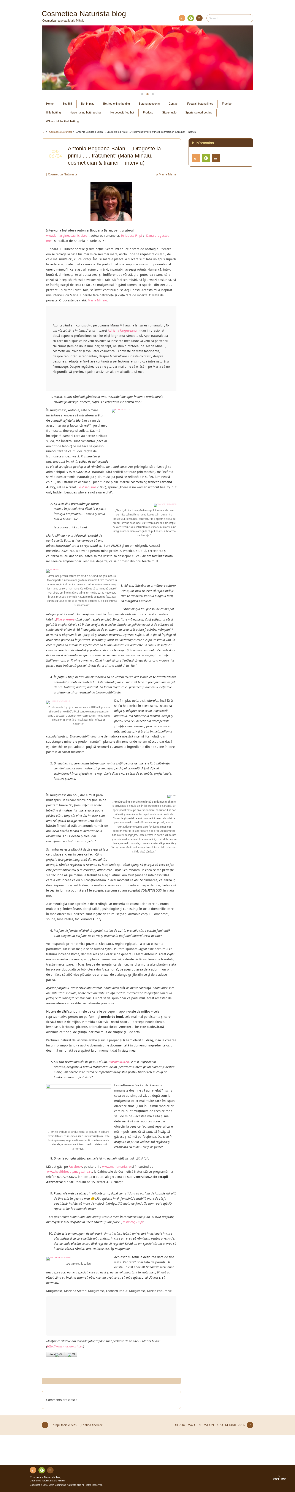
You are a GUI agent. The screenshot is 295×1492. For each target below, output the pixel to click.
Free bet (227, 103)
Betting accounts (149, 103)
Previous (50, 58)
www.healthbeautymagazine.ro (69, 1171)
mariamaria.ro (119, 1062)
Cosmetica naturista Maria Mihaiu (47, 1480)
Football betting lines (200, 103)
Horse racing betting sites (86, 112)
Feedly (190, 18)
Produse (148, 112)
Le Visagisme (87, 487)
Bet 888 (67, 103)
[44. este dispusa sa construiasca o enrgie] (78, 1126)
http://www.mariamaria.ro (65, 1346)
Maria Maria (167, 174)
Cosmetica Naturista (62, 174)
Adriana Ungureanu (122, 330)
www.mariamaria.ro (116, 1166)
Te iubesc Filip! (132, 235)
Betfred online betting (116, 103)
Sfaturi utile (169, 112)
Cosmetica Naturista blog (45, 1477)
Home (50, 103)
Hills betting (53, 112)
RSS (182, 18)
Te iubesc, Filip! (132, 1222)
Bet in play (87, 103)
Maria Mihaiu (97, 300)
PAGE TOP (279, 1479)
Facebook (75, 1166)
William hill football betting (62, 121)
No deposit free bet (122, 112)
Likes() (55, 1354)
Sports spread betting (198, 112)
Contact (199, 18)
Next (245, 58)
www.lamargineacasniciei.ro (67, 235)
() (73, 1354)
